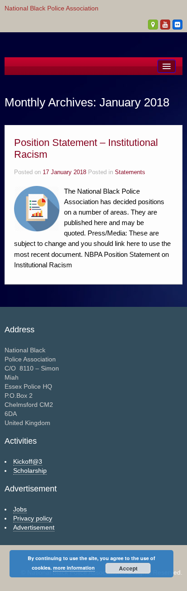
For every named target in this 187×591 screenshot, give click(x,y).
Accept (128, 568)
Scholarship (30, 470)
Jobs (20, 509)
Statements (130, 172)
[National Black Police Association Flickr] (177, 25)
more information (74, 567)
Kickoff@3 (27, 461)
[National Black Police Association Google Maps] (153, 25)
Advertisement (33, 527)
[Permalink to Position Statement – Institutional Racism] (36, 208)
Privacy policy (32, 518)
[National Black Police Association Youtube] (165, 25)
